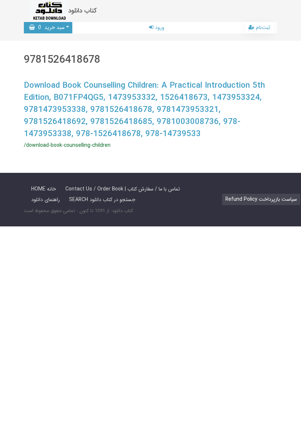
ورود (158, 27)
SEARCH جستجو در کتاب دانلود (102, 200)
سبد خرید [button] (50, 27)
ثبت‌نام (262, 27)
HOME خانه (43, 189)
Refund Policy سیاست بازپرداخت (261, 199)
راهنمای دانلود (45, 200)
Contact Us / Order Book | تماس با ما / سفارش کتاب (122, 189)
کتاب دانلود (82, 11)
